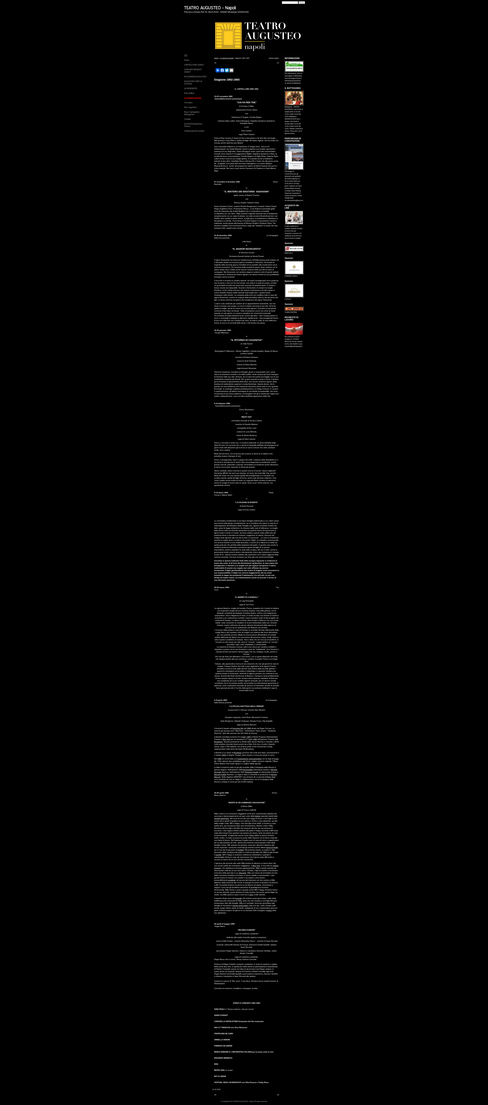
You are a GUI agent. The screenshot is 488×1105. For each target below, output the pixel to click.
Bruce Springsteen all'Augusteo (192, 113)
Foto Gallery (189, 93)
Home (186, 60)
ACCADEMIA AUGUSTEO (195, 77)
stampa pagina (274, 58)
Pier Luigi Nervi (190, 107)
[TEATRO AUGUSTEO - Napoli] (219, 7)
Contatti (187, 119)
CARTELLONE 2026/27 (194, 65)
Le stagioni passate (192, 98)
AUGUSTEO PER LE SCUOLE (193, 82)
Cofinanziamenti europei (194, 131)
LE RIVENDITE (190, 88)
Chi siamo (188, 102)
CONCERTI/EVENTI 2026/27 (193, 70)
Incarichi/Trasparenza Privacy (193, 125)
